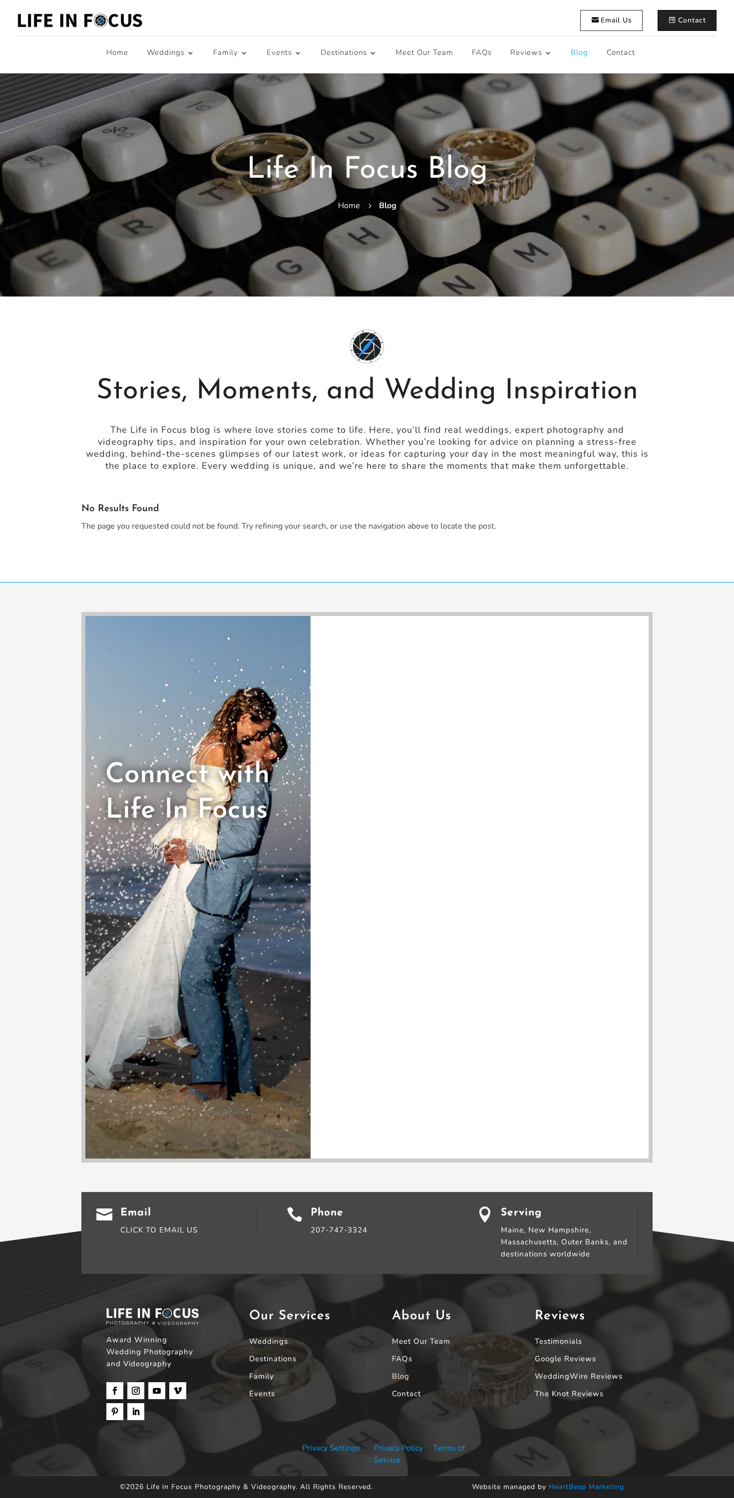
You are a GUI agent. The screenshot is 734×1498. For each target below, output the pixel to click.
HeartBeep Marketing (586, 1487)
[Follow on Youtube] (156, 1390)
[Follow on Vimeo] (177, 1390)
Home (117, 52)
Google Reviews (565, 1359)
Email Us (616, 20)
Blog (579, 52)
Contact (692, 20)
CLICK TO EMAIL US (159, 1230)
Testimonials (558, 1342)
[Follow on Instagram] (135, 1390)
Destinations (344, 52)
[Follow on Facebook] (114, 1390)
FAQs (482, 52)
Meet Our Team (424, 52)
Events (279, 52)
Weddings (166, 52)
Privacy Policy (398, 1448)
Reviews (526, 52)
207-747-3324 (339, 1230)
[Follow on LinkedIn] (135, 1411)
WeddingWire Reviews (579, 1377)
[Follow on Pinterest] (114, 1411)
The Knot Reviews (569, 1394)
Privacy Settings (331, 1448)
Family (225, 52)
